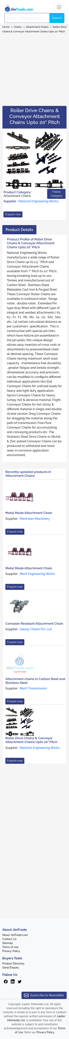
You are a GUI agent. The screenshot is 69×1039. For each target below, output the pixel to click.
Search (57, 18)
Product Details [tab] (19, 229)
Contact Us (9, 939)
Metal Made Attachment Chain (28, 513)
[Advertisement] (34, 68)
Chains (18, 26)
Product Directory (13, 963)
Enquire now (13, 214)
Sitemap (7, 943)
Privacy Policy (11, 951)
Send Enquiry (10, 967)
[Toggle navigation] (59, 7)
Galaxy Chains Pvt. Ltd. (36, 629)
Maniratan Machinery (35, 518)
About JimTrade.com (15, 935)
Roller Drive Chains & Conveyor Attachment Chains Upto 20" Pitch (31, 740)
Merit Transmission (33, 688)
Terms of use (10, 947)
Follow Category (56, 193)
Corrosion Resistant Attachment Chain (34, 623)
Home (6, 26)
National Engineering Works (38, 201)
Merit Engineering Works (37, 574)
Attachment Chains (37, 26)
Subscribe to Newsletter (47, 995)
